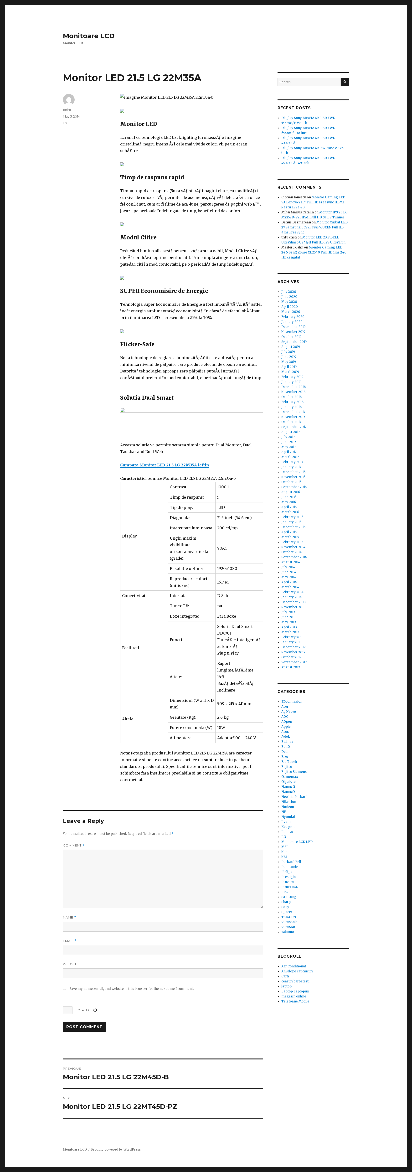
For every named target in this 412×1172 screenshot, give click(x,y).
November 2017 (293, 417)
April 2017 (288, 452)
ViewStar (288, 927)
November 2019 (293, 332)
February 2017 (292, 462)
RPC (284, 892)
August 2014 (290, 562)
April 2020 (289, 307)
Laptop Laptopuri (295, 991)
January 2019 (291, 382)
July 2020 (288, 292)
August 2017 (290, 432)
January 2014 (291, 597)
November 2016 (293, 477)
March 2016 (290, 512)
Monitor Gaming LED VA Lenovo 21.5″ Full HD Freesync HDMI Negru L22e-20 (313, 202)
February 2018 (292, 402)
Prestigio (288, 877)
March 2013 (290, 632)
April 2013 (289, 627)
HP (283, 812)
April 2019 (289, 367)
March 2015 (290, 537)
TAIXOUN (288, 917)
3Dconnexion (291, 702)
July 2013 (288, 612)
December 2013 (293, 602)
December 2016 (293, 472)
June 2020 (289, 297)
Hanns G (288, 787)
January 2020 (292, 322)
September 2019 (294, 342)
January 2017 (291, 467)
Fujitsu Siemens (294, 772)
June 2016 (288, 497)
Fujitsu (286, 767)
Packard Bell (291, 862)
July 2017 (288, 437)
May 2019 (288, 362)
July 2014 (288, 567)
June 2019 (288, 357)
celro (67, 110)
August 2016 (290, 492)
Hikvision (288, 802)
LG (65, 123)
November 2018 (293, 392)
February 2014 (292, 592)
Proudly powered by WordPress (116, 1149)
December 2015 (293, 527)
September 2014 (294, 557)
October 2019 (291, 337)
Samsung (288, 897)
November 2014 (293, 547)
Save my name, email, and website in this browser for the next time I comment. (131, 989)
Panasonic (289, 867)
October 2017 (291, 422)
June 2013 (288, 617)
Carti (285, 976)
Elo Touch (289, 762)
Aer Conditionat (293, 966)
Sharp (286, 902)
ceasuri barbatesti (295, 981)
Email (70, 941)
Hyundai (288, 817)
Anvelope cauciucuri (297, 971)
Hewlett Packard (294, 797)
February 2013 (292, 637)
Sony (285, 907)
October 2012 (291, 657)
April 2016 (289, 507)
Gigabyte (288, 782)
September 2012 (294, 662)
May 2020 (289, 302)
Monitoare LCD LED (297, 842)
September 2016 (294, 487)
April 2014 (289, 582)
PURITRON (289, 887)
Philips (286, 872)
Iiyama (287, 822)
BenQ (285, 747)
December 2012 (293, 647)
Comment (74, 845)
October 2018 (291, 397)
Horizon (287, 807)
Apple (286, 727)
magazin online (293, 996)
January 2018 (291, 407)
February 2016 (292, 517)
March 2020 (290, 312)
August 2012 (290, 667)
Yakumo (287, 932)
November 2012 (293, 652)
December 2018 (293, 387)
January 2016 (291, 522)
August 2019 (290, 347)
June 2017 (288, 442)
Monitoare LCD (89, 36)
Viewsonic (289, 922)
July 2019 (288, 352)
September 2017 (293, 427)
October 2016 (291, 482)
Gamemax (289, 777)
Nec (284, 852)
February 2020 (292, 317)
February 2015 (292, 542)
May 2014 (288, 577)
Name (69, 917)
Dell (284, 752)
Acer (284, 707)
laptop (286, 986)
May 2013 (288, 622)
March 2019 (290, 372)
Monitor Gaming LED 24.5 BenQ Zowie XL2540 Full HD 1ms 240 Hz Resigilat (313, 252)
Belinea (287, 742)
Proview (287, 882)
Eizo (284, 757)
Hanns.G (288, 792)
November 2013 (293, 607)
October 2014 (291, 552)
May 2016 (288, 502)
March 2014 (290, 587)
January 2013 (291, 642)
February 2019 (292, 377)
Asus (285, 732)
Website (71, 964)
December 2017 (293, 412)
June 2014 (288, 572)
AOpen (286, 722)
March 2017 (290, 457)
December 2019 (293, 327)
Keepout (288, 827)
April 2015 (289, 532)
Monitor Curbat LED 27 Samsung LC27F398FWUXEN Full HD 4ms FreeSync (314, 227)
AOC (284, 717)
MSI (284, 847)
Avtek (285, 737)
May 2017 (288, 447)
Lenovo (287, 832)
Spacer (286, 912)
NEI (284, 857)
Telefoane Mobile (295, 1001)
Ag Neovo (288, 712)
